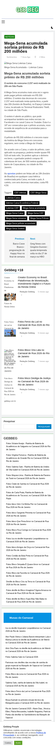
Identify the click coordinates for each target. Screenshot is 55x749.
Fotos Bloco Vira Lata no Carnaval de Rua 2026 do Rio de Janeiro (34, 353)
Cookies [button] (8, 743)
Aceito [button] (18, 743)
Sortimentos (12, 57)
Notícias (9, 37)
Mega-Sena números (16, 218)
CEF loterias (20, 193)
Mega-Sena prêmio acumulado (20, 223)
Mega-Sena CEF (36, 213)
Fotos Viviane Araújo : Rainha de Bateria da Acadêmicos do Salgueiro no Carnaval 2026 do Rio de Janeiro (28, 446)
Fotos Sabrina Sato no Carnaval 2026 (21, 657)
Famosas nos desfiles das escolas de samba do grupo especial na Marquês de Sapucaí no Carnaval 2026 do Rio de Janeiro (28, 665)
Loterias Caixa (13, 198)
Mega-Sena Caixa (14, 213)
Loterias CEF (12, 208)
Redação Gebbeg (27, 292)
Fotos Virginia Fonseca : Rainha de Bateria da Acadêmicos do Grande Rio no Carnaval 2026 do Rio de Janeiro (27, 458)
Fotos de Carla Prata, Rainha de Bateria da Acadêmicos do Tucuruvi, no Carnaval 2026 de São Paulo (28, 495)
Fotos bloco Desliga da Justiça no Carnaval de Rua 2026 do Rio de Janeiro (34, 381)
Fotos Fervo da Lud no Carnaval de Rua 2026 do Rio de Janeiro (34, 325)
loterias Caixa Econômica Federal (22, 203)
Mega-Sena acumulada (34, 208)
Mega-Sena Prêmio (39, 218)
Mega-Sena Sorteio (15, 228)
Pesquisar (9, 421)
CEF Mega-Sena (38, 193)
